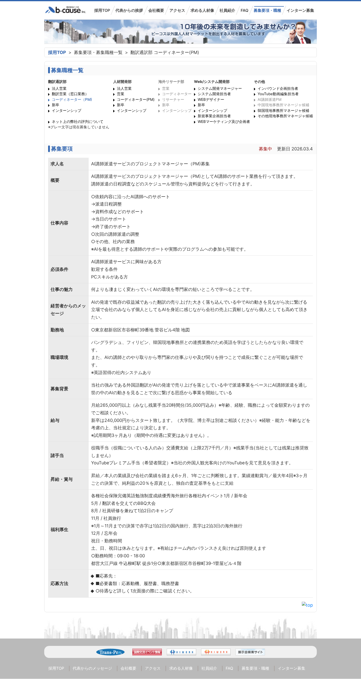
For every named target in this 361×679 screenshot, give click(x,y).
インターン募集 (300, 10)
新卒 (55, 105)
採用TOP (102, 10)
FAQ (244, 10)
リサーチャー (173, 99)
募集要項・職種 (267, 10)
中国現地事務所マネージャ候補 (283, 105)
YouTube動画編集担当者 (278, 93)
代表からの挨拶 (129, 10)
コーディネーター (177, 93)
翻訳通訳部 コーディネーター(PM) (164, 52)
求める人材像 (202, 10)
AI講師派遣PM (269, 99)
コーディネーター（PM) (72, 99)
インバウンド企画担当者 (278, 88)
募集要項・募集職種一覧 (98, 52)
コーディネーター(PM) (135, 99)
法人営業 (59, 88)
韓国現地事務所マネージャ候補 (283, 110)
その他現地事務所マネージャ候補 (285, 116)
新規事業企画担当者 (214, 116)
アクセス (177, 10)
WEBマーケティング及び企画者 (224, 121)
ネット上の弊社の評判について (77, 121)
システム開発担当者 (214, 93)
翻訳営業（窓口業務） (70, 93)
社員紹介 (227, 10)
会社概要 (156, 10)
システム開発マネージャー (220, 88)
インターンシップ (66, 110)
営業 (120, 93)
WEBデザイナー (211, 99)
